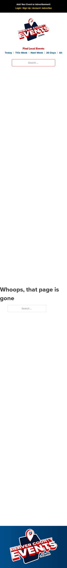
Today (8, 53)
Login (18, 8)
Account (36, 8)
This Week (21, 53)
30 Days (51, 53)
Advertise (47, 8)
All (60, 53)
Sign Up (27, 8)
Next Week (37, 53)
